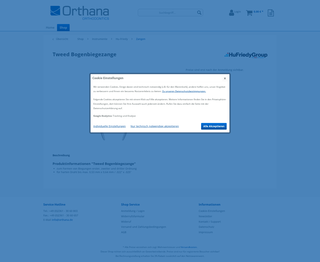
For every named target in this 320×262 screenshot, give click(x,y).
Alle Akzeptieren (213, 126)
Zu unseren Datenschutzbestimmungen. (184, 91)
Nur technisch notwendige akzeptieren (155, 126)
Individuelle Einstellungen (109, 126)
